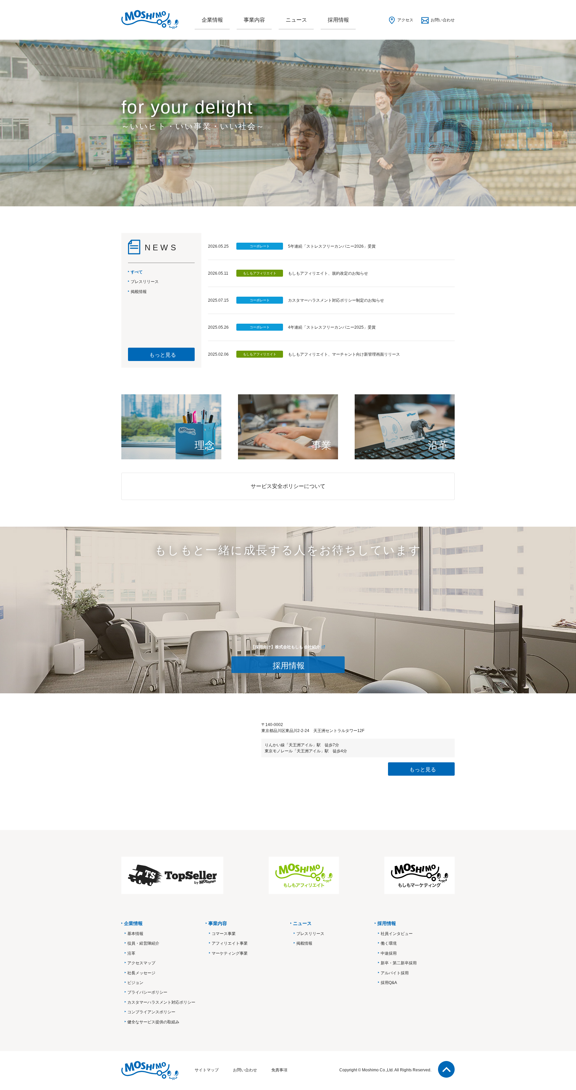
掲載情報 (304, 943)
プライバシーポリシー (147, 992)
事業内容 (254, 20)
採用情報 (338, 20)
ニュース (296, 20)
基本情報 (135, 933)
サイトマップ (207, 1070)
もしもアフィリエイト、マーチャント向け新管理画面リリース (344, 354)
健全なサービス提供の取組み (153, 1022)
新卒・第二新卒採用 (399, 963)
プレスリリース (310, 933)
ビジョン (135, 982)
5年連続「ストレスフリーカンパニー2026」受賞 (332, 246)
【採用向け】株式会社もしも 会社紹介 (285, 647)
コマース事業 (224, 933)
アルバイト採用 (395, 973)
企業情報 (212, 20)
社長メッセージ (141, 973)
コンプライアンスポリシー (151, 1012)
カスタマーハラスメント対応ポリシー (161, 1002)
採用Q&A (389, 982)
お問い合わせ (443, 20)
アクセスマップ (141, 963)
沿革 (131, 953)
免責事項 (279, 1070)
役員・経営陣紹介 (143, 943)
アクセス (405, 20)
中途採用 (389, 953)
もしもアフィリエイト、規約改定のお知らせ (328, 273)
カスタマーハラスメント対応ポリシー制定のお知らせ (336, 300)
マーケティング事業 (230, 953)
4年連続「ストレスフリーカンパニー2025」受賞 (332, 327)
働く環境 (389, 943)
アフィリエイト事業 (230, 943)
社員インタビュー (397, 933)
